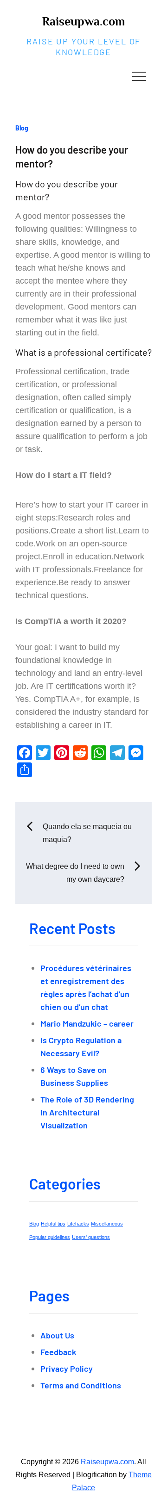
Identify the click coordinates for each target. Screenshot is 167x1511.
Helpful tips (53, 1223)
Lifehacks (78, 1223)
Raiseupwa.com (83, 21)
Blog (21, 128)
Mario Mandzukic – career (87, 1023)
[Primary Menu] (139, 75)
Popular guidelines (49, 1237)
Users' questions (91, 1237)
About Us (57, 1335)
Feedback (58, 1352)
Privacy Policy (66, 1368)
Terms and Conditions (80, 1385)
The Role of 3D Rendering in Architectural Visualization (87, 1112)
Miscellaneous (107, 1223)
